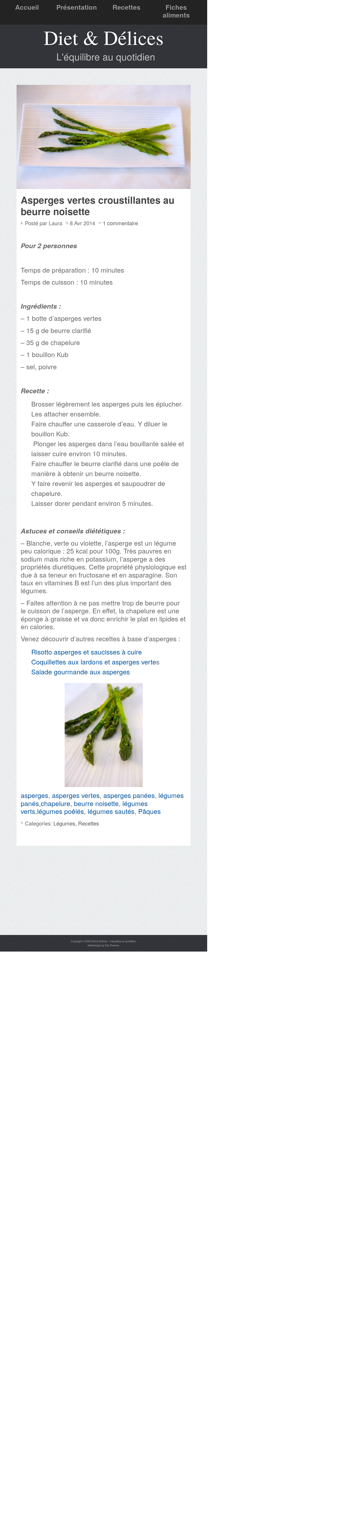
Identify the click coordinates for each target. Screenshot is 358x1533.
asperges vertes (76, 795)
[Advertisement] (103, 904)
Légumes (64, 823)
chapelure (55, 803)
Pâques (149, 811)
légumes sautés (111, 811)
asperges (34, 795)
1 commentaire (120, 223)
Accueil (27, 7)
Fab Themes (112, 945)
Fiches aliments (176, 11)
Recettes (126, 7)
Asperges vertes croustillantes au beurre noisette (97, 205)
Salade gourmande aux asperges (80, 671)
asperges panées (129, 795)
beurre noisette (96, 803)
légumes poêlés (60, 811)
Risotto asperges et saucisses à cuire (86, 651)
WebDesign (94, 945)
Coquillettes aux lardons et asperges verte (93, 661)
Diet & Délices (103, 37)
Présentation (76, 7)
